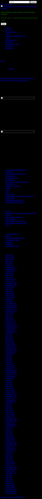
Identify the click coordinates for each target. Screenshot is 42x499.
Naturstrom (9, 244)
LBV (7, 192)
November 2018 (11, 328)
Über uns (8, 28)
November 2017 (11, 350)
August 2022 (10, 287)
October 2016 (10, 374)
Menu (3, 24)
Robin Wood (9, 194)
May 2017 (9, 360)
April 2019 (9, 317)
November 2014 (11, 420)
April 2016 (9, 386)
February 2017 (10, 366)
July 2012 (8, 475)
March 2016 (9, 388)
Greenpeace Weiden (12, 186)
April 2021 (9, 299)
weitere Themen (11, 40)
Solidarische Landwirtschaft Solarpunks (19, 196)
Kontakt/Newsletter (12, 44)
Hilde (3, 61)
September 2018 (11, 332)
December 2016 (11, 370)
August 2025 (10, 259)
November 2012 (11, 469)
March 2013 (9, 461)
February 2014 (10, 439)
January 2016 (10, 392)
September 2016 (11, 376)
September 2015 (11, 400)
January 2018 (10, 346)
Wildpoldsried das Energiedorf (16, 223)
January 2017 (10, 368)
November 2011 (11, 491)
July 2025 (8, 261)
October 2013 (10, 447)
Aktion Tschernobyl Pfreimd (15, 174)
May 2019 (9, 315)
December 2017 (11, 348)
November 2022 (11, 283)
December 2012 (11, 467)
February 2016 (10, 390)
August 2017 (10, 354)
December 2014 (11, 418)
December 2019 (11, 311)
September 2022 (11, 285)
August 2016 (10, 378)
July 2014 (8, 429)
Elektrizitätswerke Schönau (15, 238)
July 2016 (8, 380)
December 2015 (11, 394)
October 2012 (10, 471)
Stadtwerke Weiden (12, 246)
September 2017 (11, 352)
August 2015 (10, 402)
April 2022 (9, 291)
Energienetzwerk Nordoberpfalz (16, 182)
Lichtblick (9, 242)
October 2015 (10, 398)
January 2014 (10, 441)
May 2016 (9, 384)
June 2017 (9, 358)
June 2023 (9, 277)
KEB (7, 190)
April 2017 (9, 362)
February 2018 (10, 344)
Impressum (9, 46)
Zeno (7, 225)
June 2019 (9, 313)
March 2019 (9, 320)
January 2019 (10, 324)
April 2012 (9, 481)
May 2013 (9, 457)
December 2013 (11, 443)
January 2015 (10, 416)
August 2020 (10, 309)
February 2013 (10, 463)
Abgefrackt (9, 172)
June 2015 (9, 406)
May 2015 (9, 408)
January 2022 (10, 295)
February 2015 (10, 414)
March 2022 (9, 293)
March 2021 (9, 301)
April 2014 (9, 435)
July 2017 (8, 356)
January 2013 (10, 465)
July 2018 (8, 334)
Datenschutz (9, 48)
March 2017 (9, 364)
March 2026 (9, 257)
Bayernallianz (10, 176)
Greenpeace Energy (12, 240)
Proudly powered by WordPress (12, 497)
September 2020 (11, 307)
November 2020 (11, 305)
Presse (7, 34)
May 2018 (9, 338)
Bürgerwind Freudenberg (14, 217)
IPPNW (8, 188)
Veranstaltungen (11, 32)
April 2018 (9, 340)
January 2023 (10, 281)
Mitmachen (9, 42)
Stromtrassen (9, 198)
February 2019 (10, 322)
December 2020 (11, 303)
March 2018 (9, 342)
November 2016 (11, 372)
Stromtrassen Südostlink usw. (15, 36)
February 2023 (10, 279)
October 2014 (10, 422)
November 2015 (11, 396)
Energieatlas (9, 180)
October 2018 (10, 330)
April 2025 (9, 265)
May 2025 (9, 263)
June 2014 (9, 431)
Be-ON (8, 211)
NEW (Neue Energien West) (15, 221)
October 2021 (10, 297)
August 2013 (10, 451)
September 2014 (11, 425)
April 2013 (9, 459)
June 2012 (9, 477)
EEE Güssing (10, 219)
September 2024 (11, 269)
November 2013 (11, 445)
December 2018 (11, 326)
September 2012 (11, 473)
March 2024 (9, 275)
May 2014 (9, 433)
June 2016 (9, 382)
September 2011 (11, 493)
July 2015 (8, 404)
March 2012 (9, 483)
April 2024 (9, 273)
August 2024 (10, 271)
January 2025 (10, 267)
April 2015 (9, 410)
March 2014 (9, 437)
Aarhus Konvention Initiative (15, 170)
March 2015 (9, 412)
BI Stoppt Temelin (11, 178)
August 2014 (10, 427)
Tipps (7, 38)
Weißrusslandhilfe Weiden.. (15, 202)
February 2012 (10, 485)
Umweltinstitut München (14, 200)
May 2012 (9, 479)
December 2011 (11, 489)
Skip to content (6, 4)
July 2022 (8, 289)
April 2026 (9, 255)
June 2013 (9, 455)
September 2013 (11, 449)
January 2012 (10, 487)
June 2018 (9, 336)
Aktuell (8, 30)
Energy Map (9, 184)
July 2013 (8, 453)
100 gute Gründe (11, 234)
